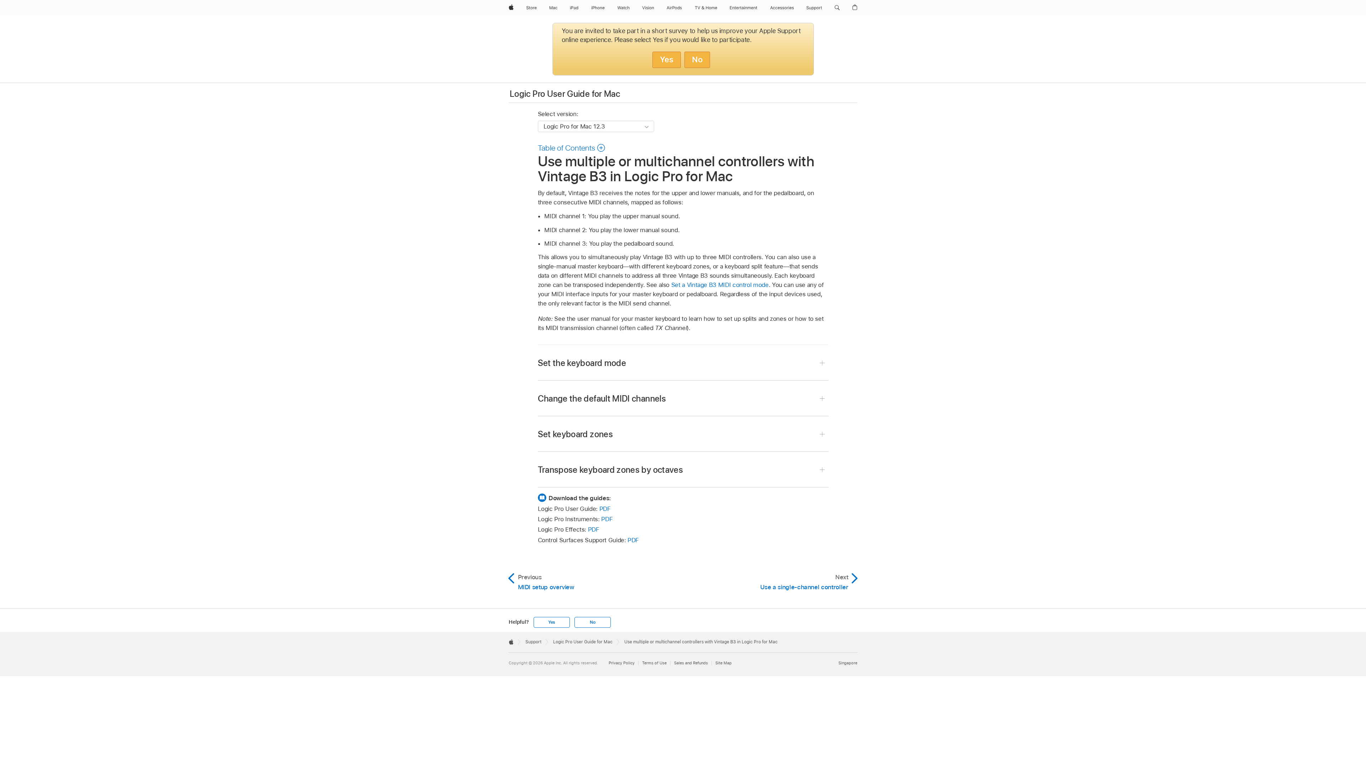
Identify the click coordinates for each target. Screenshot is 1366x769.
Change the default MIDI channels (602, 398)
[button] (837, 8)
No (697, 59)
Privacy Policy (622, 662)
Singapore (847, 662)
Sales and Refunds (691, 662)
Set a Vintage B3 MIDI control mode (720, 284)
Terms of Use (654, 662)
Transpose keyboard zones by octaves (610, 470)
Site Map (723, 662)
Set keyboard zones (575, 434)
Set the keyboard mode (582, 363)
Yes (666, 59)
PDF (605, 508)
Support (533, 641)
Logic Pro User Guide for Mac (565, 94)
